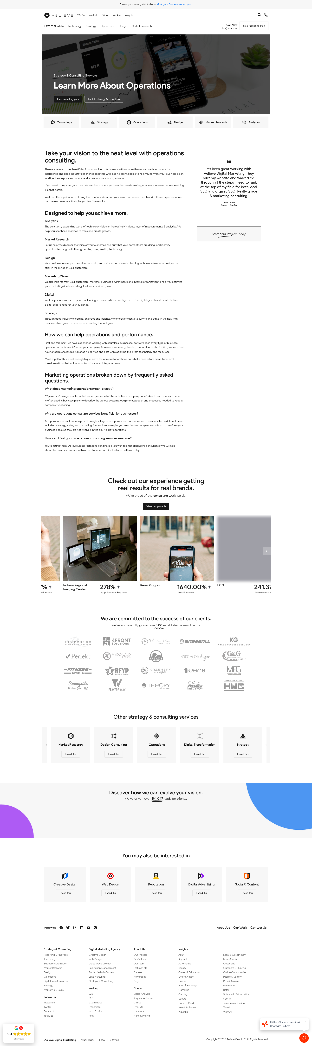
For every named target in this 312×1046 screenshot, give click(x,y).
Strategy (91, 26)
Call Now (231, 24)
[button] (46, 551)
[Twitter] (68, 927)
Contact (139, 988)
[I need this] (69, 738)
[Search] (259, 15)
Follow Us (50, 997)
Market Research (142, 26)
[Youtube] (88, 927)
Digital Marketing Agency (104, 949)
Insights (183, 949)
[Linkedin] (81, 927)
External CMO (54, 26)
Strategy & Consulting (57, 949)
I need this (69, 754)
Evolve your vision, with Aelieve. (137, 4)
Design (123, 26)
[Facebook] (61, 927)
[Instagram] (75, 927)
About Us (139, 949)
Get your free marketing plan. (175, 4)
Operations (107, 26)
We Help (94, 988)
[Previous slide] (46, 745)
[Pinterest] (95, 927)
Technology (74, 26)
